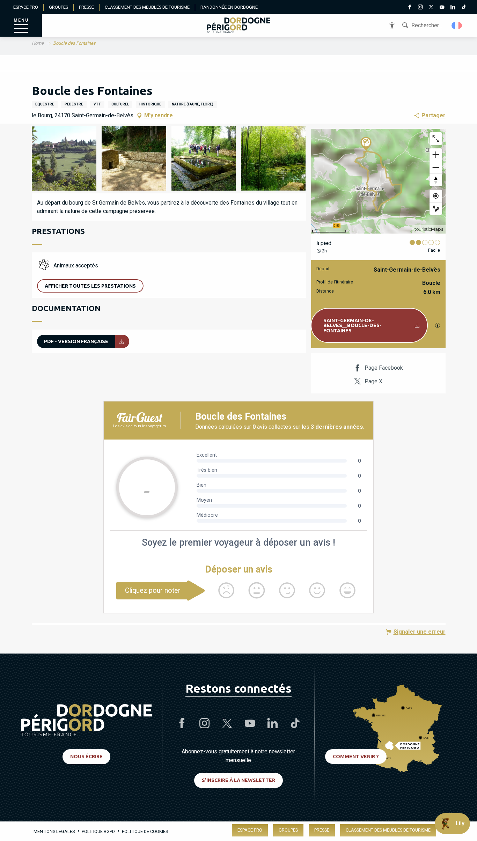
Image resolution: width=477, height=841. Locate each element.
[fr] (457, 25)
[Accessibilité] (392, 25)
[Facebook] (409, 8)
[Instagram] (420, 8)
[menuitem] (238, 25)
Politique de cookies (145, 831)
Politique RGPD (98, 831)
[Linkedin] (452, 8)
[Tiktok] (463, 8)
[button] (457, 25)
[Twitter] (431, 8)
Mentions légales (54, 831)
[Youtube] (441, 8)
